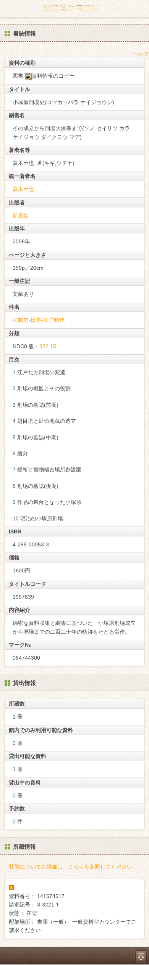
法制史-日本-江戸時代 (39, 320)
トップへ (140, 956)
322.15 (47, 346)
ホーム (8, 8)
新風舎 (21, 215)
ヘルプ (141, 54)
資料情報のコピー (53, 76)
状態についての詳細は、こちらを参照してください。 (73, 867)
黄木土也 (23, 189)
